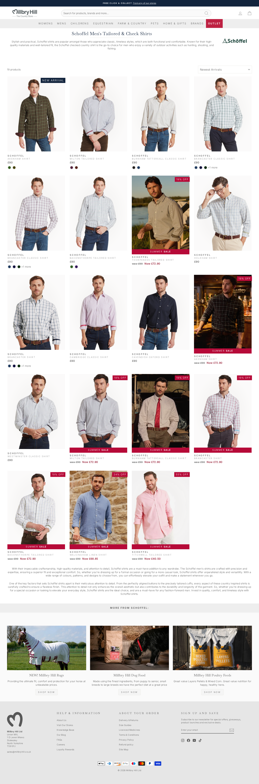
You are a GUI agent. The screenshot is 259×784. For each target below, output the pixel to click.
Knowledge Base (65, 730)
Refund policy (126, 744)
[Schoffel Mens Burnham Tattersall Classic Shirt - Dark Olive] (133, 167)
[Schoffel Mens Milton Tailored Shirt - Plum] (71, 167)
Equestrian (103, 23)
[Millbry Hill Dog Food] (129, 648)
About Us (61, 720)
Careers (61, 744)
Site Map (123, 749)
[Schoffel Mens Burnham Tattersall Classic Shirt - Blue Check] (138, 167)
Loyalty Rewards (65, 749)
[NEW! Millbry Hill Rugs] (46, 648)
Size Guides (125, 725)
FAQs (59, 739)
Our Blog (61, 735)
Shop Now (46, 692)
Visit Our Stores (65, 725)
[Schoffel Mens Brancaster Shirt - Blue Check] (196, 167)
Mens (61, 23)
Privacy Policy (126, 739)
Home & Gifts (175, 23)
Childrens (80, 23)
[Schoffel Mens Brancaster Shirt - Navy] (200, 167)
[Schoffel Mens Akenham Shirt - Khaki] (14, 167)
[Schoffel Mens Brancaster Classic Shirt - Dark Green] (205, 167)
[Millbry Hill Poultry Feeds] (212, 648)
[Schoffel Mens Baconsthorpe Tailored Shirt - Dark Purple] (76, 266)
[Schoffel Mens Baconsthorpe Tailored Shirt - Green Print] (71, 266)
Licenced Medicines (129, 730)
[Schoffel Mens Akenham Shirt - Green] (9, 167)
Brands (197, 23)
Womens (45, 23)
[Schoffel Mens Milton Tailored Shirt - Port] (76, 167)
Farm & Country (132, 23)
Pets (155, 23)
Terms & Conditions (129, 735)
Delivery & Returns (128, 720)
